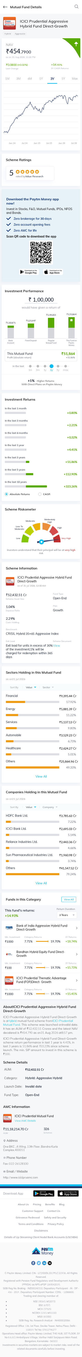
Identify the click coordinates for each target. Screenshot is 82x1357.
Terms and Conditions (31, 1224)
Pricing (37, 1204)
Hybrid (12, 1021)
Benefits (50, 1204)
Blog (61, 1204)
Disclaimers (41, 1230)
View (56, 645)
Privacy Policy (56, 1224)
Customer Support (32, 1210)
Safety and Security (55, 1217)
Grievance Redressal (28, 1217)
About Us (23, 1204)
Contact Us (53, 1210)
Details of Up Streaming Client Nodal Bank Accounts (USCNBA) (41, 1237)
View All (69, 899)
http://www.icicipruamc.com (20, 1177)
